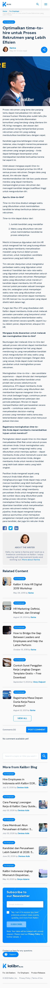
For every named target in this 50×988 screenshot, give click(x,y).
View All (22, 718)
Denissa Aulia (22, 787)
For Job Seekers (9, 973)
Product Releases (38, 973)
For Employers (23, 973)
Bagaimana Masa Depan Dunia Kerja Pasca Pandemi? (28, 701)
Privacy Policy (34, 934)
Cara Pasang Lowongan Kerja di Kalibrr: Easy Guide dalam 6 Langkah (19, 806)
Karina (13, 48)
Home (5, 11)
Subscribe (16, 924)
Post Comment (36, 729)
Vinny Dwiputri (39, 682)
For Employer (14, 11)
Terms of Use (37, 978)
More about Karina (31, 559)
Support (12, 954)
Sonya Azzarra (23, 879)
